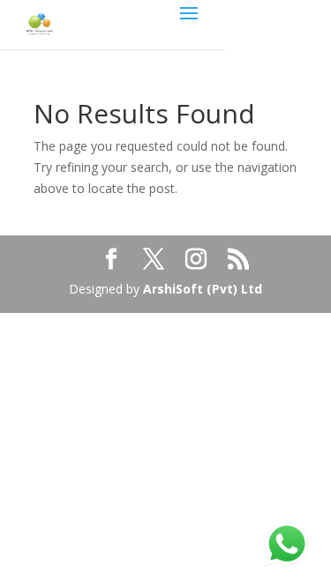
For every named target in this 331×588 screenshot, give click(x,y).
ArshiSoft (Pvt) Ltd (202, 288)
